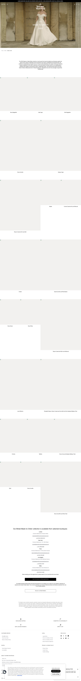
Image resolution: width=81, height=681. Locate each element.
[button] (4, 672)
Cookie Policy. (19, 675)
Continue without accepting (56, 668)
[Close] (77, 669)
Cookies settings (55, 674)
